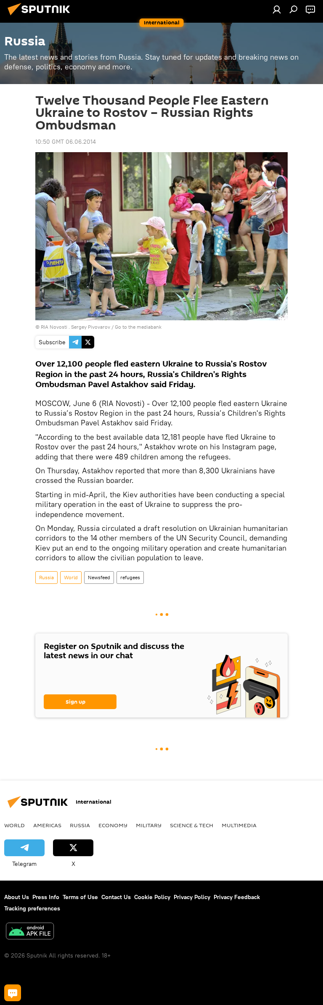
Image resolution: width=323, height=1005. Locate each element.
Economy (112, 825)
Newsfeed (99, 577)
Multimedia (239, 825)
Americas (47, 825)
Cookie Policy (152, 897)
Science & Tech (191, 825)
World (71, 577)
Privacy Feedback (237, 897)
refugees (130, 577)
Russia (46, 577)
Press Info (45, 897)
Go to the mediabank (138, 327)
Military (149, 825)
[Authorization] (276, 9)
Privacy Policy (192, 897)
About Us (16, 897)
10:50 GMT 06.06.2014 (65, 141)
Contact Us (116, 897)
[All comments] (12, 992)
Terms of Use (80, 897)
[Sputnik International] (41, 16)
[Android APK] (29, 932)
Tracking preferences (32, 908)
